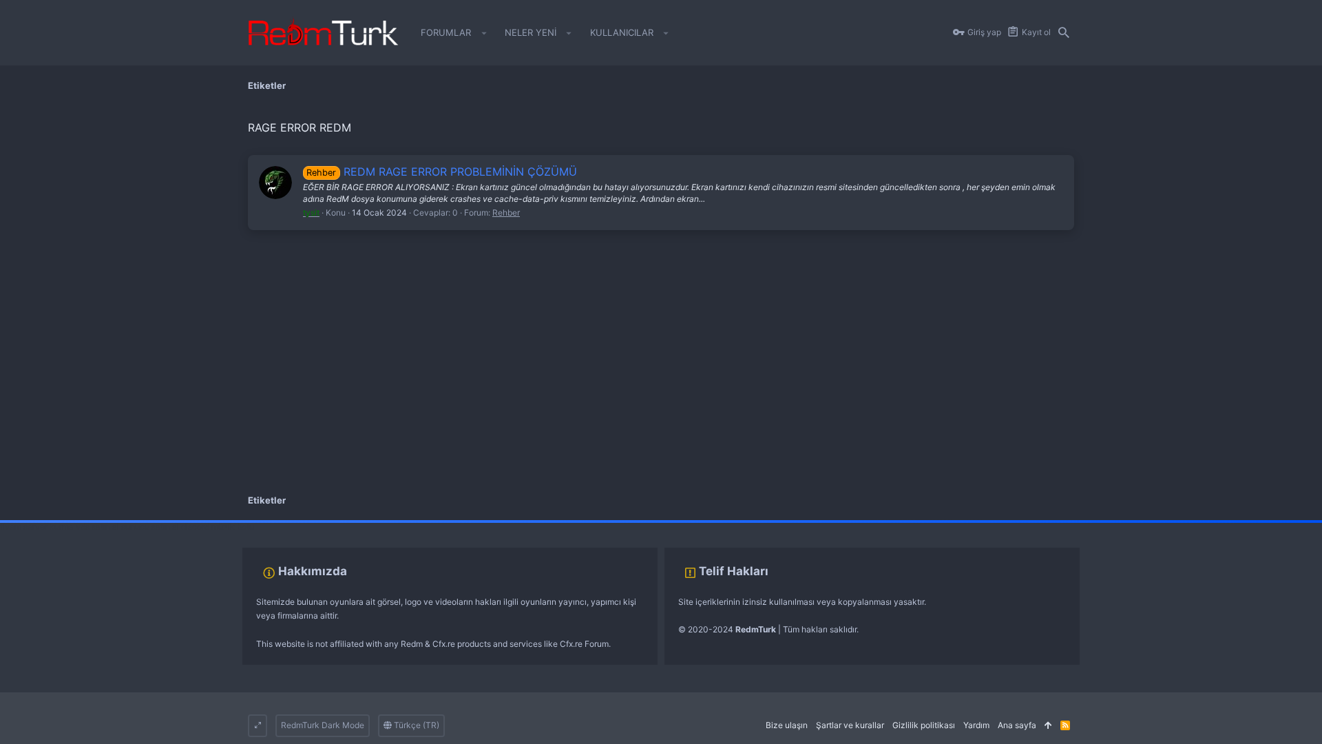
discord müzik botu (217, 526)
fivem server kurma (37, 526)
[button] (484, 33)
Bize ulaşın (787, 725)
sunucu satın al (150, 526)
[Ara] (1063, 33)
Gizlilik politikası (923, 725)
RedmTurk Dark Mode (322, 725)
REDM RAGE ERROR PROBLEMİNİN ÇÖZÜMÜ (441, 171)
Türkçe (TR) (415, 725)
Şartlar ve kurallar (850, 725)
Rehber (506, 212)
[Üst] (1048, 726)
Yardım (976, 725)
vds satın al (97, 526)
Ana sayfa (1017, 725)
